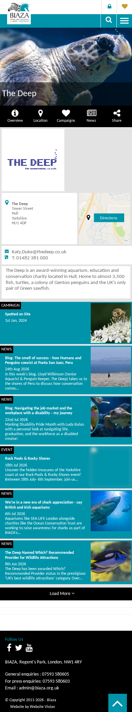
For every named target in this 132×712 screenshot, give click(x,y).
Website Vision (42, 707)
